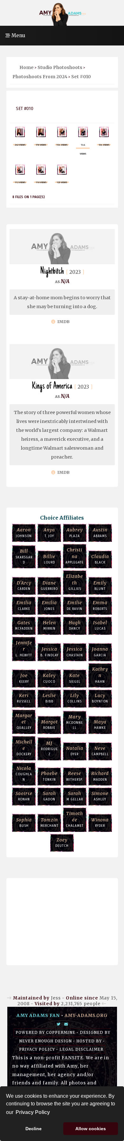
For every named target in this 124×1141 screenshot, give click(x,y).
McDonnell (74, 722)
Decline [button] (33, 1128)
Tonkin (49, 776)
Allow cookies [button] (90, 1128)
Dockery (24, 748)
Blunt (100, 585)
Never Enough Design (45, 1041)
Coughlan (24, 774)
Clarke (24, 605)
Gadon (49, 796)
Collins (74, 698)
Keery (24, 678)
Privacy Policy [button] (33, 1112)
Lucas (100, 625)
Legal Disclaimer (81, 1049)
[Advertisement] (62, 920)
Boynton (100, 698)
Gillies (74, 582)
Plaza (74, 532)
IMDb (63, 321)
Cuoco (49, 678)
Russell (24, 698)
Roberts (100, 605)
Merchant (49, 822)
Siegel (74, 678)
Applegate (74, 555)
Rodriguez (49, 749)
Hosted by (89, 1041)
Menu (17, 35)
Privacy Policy (37, 1049)
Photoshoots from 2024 (39, 77)
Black (100, 559)
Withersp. (74, 776)
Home (26, 67)
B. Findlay (49, 652)
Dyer (74, 751)
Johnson (24, 532)
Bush (24, 822)
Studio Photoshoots (60, 67)
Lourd (49, 559)
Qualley (23, 721)
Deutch (62, 842)
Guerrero (49, 585)
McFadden (24, 625)
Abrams (100, 532)
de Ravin (74, 605)
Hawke (100, 724)
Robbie (49, 724)
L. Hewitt (24, 648)
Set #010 (81, 77)
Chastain (74, 652)
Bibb (49, 698)
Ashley (100, 796)
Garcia (100, 652)
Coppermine (60, 1032)
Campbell (100, 751)
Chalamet (75, 819)
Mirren (49, 625)
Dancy (75, 625)
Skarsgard (24, 556)
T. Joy (49, 532)
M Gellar (74, 796)
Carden (24, 585)
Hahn (100, 675)
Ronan (24, 796)
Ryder (100, 822)
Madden (100, 776)
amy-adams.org (86, 1015)
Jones (49, 605)
